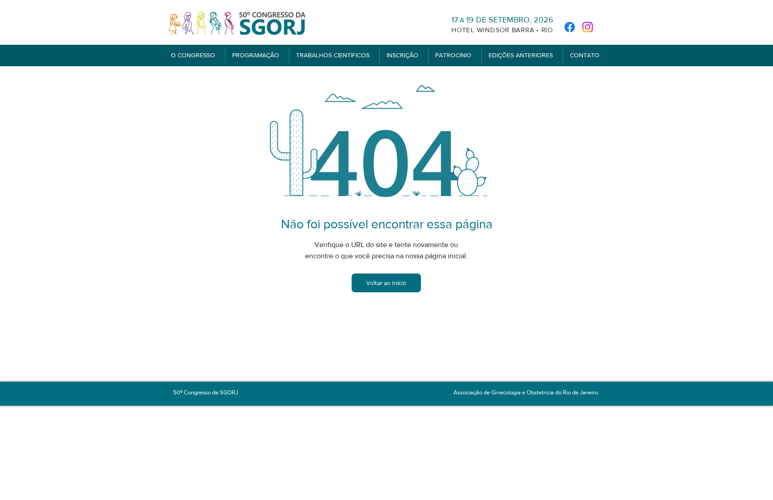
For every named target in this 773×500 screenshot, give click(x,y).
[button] (194, 55)
